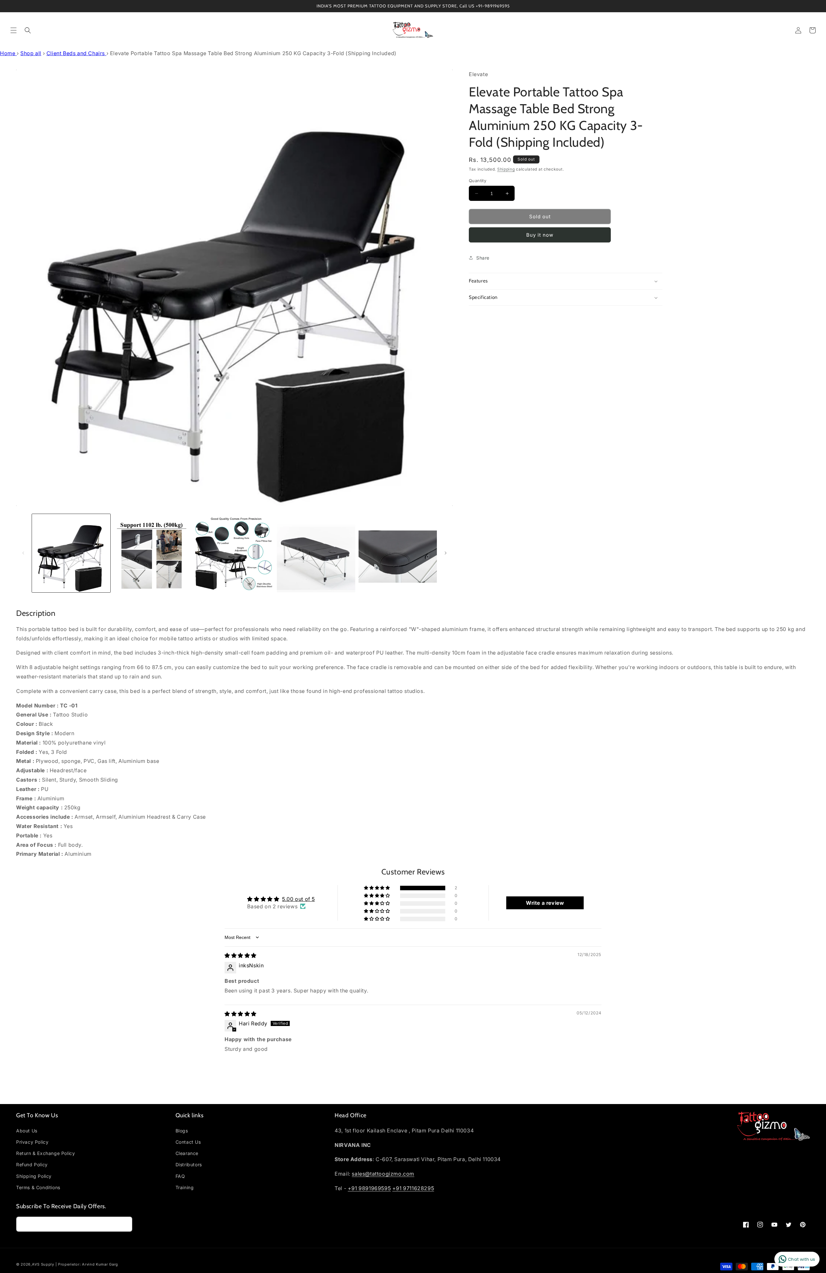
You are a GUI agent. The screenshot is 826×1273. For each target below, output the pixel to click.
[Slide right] (445, 553)
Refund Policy (32, 1164)
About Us (26, 1130)
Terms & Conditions (38, 1187)
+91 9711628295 (413, 1188)
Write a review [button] (545, 903)
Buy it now (539, 235)
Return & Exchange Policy (45, 1153)
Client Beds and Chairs (76, 53)
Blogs (182, 1130)
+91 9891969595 (369, 1188)
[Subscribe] (125, 1224)
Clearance (187, 1153)
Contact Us (188, 1142)
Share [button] (482, 258)
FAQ (180, 1176)
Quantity (477, 180)
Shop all (30, 53)
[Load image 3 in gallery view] (234, 553)
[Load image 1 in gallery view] (71, 553)
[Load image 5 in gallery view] (397, 553)
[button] (13, 30)
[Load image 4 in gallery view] (316, 553)
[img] (241, 955)
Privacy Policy (32, 1142)
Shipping (506, 169)
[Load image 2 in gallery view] (153, 553)
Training (185, 1187)
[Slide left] (23, 553)
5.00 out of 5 (298, 899)
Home (8, 53)
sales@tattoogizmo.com (383, 1173)
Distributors (189, 1164)
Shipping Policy (34, 1176)
